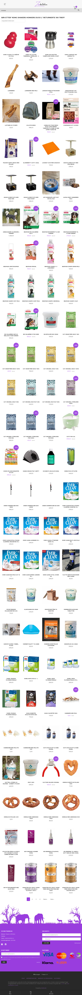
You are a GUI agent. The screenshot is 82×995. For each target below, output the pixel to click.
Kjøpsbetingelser (31, 978)
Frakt (23, 978)
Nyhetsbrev (57, 978)
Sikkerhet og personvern (45, 978)
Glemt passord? (77, 943)
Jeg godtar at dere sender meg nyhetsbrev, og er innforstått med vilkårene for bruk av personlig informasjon (20, 958)
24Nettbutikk (43, 988)
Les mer (38, 962)
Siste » (52, 899)
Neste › (45, 899)
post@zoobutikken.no (9, 938)
